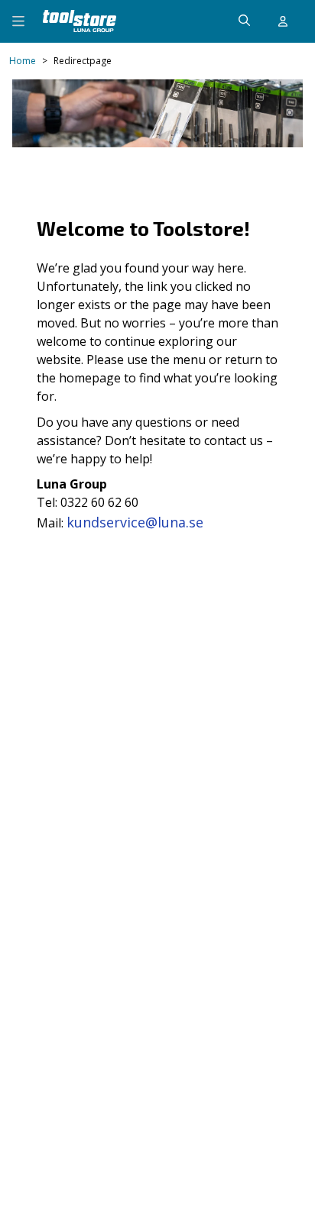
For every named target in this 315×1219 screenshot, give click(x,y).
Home (22, 61)
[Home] (79, 21)
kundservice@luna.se (135, 522)
